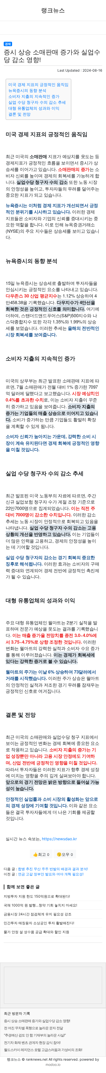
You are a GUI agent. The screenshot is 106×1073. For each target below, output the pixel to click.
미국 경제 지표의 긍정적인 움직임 (38, 84)
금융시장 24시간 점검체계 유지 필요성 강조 (37, 914)
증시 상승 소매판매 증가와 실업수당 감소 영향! (37, 1021)
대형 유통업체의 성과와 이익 (33, 108)
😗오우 (65, 854)
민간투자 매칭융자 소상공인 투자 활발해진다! (39, 923)
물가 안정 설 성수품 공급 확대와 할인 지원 (36, 932)
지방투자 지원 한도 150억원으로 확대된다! (37, 896)
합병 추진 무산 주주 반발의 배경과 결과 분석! (53, 869)
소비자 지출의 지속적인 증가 (33, 96)
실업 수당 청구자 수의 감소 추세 (37, 102)
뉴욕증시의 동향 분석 (27, 90)
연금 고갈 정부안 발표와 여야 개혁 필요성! (51, 874)
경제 (8, 44)
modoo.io (53, 1064)
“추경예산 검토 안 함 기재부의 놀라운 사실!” (35, 1035)
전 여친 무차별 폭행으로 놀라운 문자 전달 (33, 1028)
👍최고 (41, 854)
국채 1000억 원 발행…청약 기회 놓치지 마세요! (40, 905)
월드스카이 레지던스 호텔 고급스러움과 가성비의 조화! (43, 1050)
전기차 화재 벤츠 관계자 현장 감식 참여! (32, 1042)
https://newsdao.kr (59, 838)
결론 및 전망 (19, 114)
